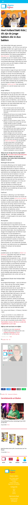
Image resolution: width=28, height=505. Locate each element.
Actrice (14, 493)
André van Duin (12, 84)
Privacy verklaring (14, 482)
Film (14, 490)
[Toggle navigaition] (2, 1)
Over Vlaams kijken (14, 478)
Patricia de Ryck (14, 498)
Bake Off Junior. (5, 56)
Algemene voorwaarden (14, 484)
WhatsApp (11, 332)
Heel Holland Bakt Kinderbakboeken (17, 154)
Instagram (6, 332)
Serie (14, 489)
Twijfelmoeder (14, 500)
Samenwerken (14, 479)
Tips (10, 336)
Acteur (14, 492)
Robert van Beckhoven (10, 140)
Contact (14, 481)
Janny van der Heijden (21, 198)
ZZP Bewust (14, 501)
